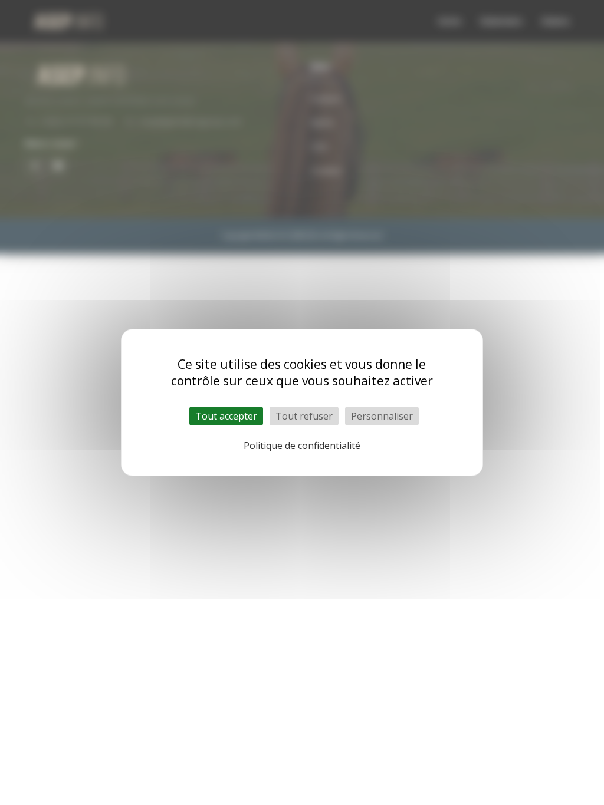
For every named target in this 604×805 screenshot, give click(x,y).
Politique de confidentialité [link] (302, 445)
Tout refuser (304, 416)
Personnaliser (382, 416)
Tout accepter (226, 416)
